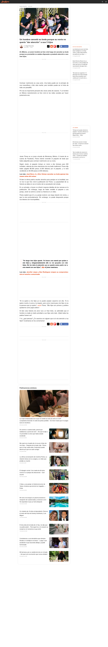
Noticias (30, 6)
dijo (43, 267)
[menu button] (106, 2)
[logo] (5, 2)
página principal (23, 6)
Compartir (65, 46)
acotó (39, 305)
